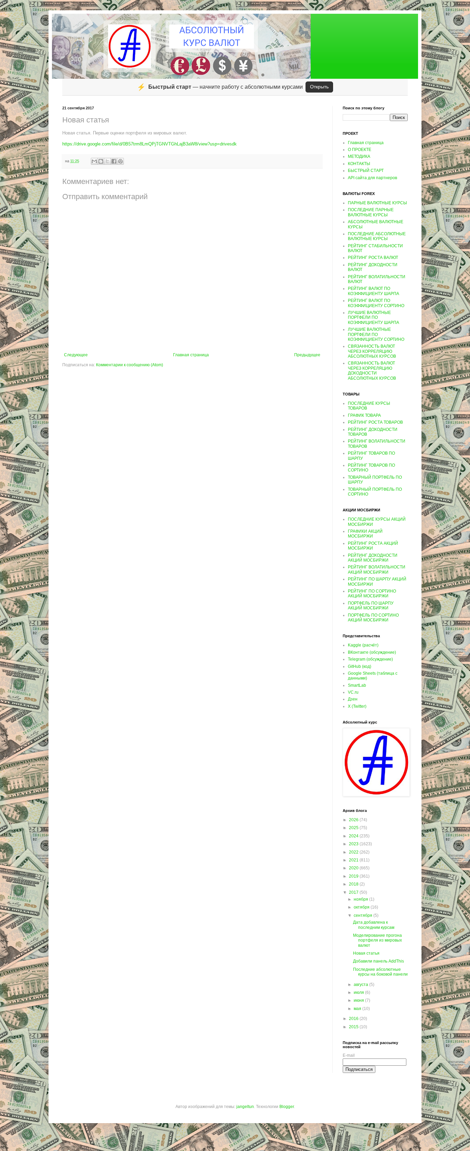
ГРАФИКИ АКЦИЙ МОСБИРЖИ (365, 534)
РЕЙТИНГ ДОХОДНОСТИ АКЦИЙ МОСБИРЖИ (372, 558)
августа (361, 984)
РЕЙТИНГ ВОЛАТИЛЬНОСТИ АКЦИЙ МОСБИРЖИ (376, 569)
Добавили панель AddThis (378, 961)
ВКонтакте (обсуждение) (372, 652)
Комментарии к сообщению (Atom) (129, 364)
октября (362, 907)
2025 (354, 827)
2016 (354, 1018)
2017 (354, 892)
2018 (354, 884)
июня (359, 1000)
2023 (354, 843)
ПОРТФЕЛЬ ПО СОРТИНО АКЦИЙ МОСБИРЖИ (373, 617)
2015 (354, 1026)
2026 (354, 819)
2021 (354, 860)
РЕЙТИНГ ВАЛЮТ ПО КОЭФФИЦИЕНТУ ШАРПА (373, 291)
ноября (361, 899)
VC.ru (353, 692)
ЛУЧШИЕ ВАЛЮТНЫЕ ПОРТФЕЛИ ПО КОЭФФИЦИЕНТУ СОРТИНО (376, 334)
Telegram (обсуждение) (370, 659)
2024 (354, 836)
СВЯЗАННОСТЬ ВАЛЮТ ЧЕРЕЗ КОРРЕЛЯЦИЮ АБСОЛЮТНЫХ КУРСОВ (372, 351)
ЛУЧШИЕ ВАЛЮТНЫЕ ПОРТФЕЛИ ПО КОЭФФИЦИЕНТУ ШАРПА (373, 317)
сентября (363, 915)
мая (358, 1008)
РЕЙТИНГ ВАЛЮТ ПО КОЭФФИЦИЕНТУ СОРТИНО (376, 303)
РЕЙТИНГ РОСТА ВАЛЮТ (373, 257)
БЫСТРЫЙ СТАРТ (366, 170)
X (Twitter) (357, 706)
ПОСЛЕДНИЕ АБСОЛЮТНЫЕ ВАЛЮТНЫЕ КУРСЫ (377, 236)
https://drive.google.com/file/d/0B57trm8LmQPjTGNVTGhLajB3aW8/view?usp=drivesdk (149, 143)
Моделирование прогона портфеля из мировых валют (377, 940)
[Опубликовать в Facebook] (113, 161)
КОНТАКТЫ (359, 163)
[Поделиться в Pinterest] (120, 161)
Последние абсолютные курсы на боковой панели (380, 972)
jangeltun (245, 1106)
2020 (354, 868)
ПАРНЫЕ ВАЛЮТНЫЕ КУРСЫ (377, 202)
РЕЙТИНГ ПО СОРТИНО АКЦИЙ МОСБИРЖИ (372, 593)
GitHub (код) (359, 666)
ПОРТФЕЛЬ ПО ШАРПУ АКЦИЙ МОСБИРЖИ (371, 605)
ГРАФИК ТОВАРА (364, 415)
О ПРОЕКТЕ (359, 149)
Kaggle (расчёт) (363, 645)
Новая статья (366, 953)
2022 (354, 852)
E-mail (349, 1055)
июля (359, 992)
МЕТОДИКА (359, 156)
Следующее (76, 354)
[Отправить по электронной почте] (94, 161)
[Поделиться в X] (107, 161)
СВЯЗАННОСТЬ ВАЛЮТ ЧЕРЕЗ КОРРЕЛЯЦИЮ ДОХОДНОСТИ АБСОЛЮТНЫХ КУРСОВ (372, 370)
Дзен (352, 699)
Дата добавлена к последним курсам (373, 925)
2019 (354, 876)
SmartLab (357, 685)
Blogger (286, 1106)
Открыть (319, 86)
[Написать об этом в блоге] (100, 161)
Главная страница (191, 354)
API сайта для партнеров (372, 177)
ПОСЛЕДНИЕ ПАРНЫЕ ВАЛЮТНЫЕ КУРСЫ (371, 212)
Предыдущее (307, 354)
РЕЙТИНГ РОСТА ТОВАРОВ (375, 422)
